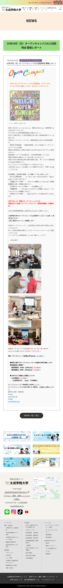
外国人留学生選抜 (31, 555)
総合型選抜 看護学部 (32, 535)
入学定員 (8, 555)
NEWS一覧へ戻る (31, 415)
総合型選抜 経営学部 (32, 538)
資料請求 (48, 554)
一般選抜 (28, 545)
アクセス (48, 551)
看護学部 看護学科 (11, 542)
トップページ (7, 522)
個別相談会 (49, 534)
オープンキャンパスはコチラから (40, 2)
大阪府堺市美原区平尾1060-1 (16, 492)
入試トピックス (30, 530)
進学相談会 (49, 537)
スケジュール (9, 552)
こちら (35, 367)
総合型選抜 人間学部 (32, 532)
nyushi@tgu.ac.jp (17, 506)
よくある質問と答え (51, 548)
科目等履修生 (29, 558)
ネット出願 (9, 558)
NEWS (47, 543)
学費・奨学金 (9, 568)
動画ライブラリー (50, 545)
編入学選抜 (29, 552)
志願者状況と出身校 (11, 565)
